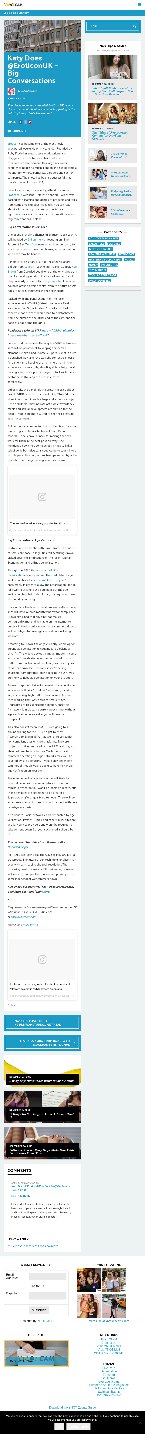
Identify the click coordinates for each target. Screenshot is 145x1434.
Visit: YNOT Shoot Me (108, 1353)
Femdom (109, 1374)
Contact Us (108, 1342)
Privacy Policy (78, 1426)
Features (12, 1005)
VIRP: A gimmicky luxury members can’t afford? (42, 333)
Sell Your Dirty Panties (109, 1388)
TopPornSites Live (108, 1395)
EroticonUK (15, 194)
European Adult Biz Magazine (109, 1385)
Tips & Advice (97, 270)
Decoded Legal (18, 847)
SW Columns (109, 264)
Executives (96, 243)
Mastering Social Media (105, 259)
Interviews (126, 254)
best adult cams (108, 1381)
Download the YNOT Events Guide (72, 1407)
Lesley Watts (29, 924)
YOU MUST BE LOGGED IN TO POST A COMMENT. (33, 1246)
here (17, 214)
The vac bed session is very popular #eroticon (37, 523)
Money (93, 264)
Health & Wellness (102, 254)
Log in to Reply (20, 1195)
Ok (59, 1426)
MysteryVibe (53, 281)
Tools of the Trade (102, 275)
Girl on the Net (37, 239)
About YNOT (108, 1339)
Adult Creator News (103, 238)
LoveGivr (29, 266)
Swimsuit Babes (109, 1391)
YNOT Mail (44, 1320)
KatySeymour (29, 91)
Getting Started (101, 249)
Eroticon (13, 143)
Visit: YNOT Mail (109, 1349)
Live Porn (108, 1368)
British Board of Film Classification (33, 572)
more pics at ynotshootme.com (108, 1320)
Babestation (109, 1371)
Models (129, 259)
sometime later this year (49, 580)
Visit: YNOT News (109, 1346)
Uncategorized (99, 280)
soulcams (108, 1378)
